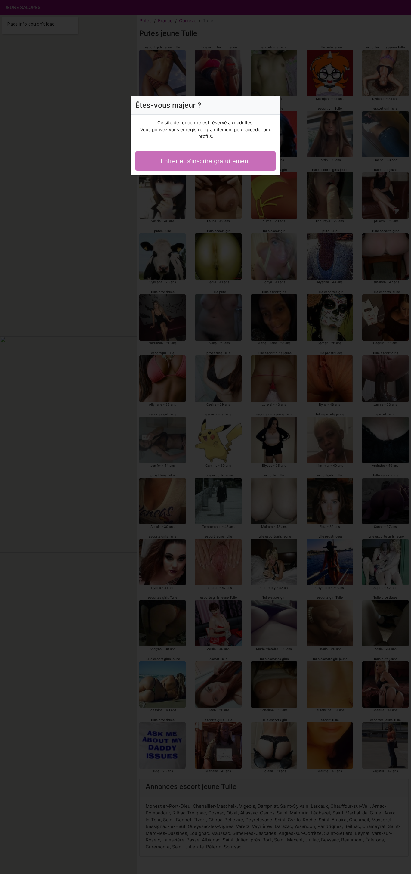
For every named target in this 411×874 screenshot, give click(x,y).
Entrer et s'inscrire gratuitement (205, 161)
